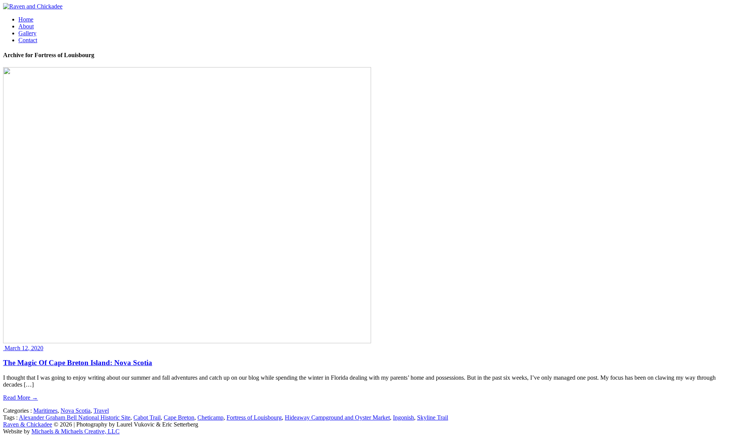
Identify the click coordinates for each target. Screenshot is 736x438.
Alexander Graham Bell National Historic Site (74, 417)
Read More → (20, 397)
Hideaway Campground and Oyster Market (337, 417)
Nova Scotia (75, 410)
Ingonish (403, 417)
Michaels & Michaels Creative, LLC (75, 431)
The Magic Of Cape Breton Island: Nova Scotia (77, 363)
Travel (101, 410)
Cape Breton (179, 417)
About (26, 26)
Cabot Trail (147, 417)
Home (25, 19)
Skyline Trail (432, 417)
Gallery (27, 33)
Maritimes (45, 410)
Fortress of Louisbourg (254, 417)
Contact (27, 40)
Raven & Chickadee (27, 424)
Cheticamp (210, 417)
